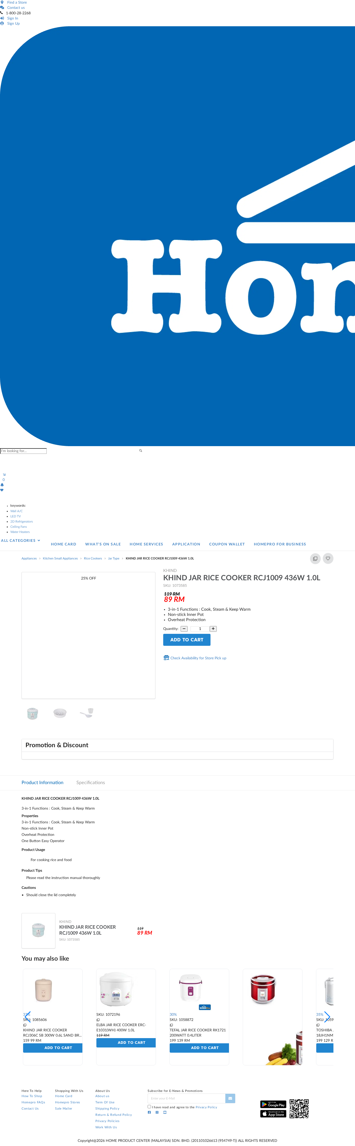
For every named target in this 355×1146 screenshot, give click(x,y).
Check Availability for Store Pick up (197, 658)
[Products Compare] (24, 1025)
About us (102, 1096)
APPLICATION (186, 544)
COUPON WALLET (227, 544)
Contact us (15, 8)
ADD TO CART (186, 639)
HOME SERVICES (146, 544)
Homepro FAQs (33, 1102)
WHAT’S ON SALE (103, 544)
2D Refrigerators (21, 521)
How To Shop (32, 1096)
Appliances (29, 558)
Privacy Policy (206, 1107)
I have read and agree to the (184, 1107)
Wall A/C (16, 511)
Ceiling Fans (18, 526)
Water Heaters (20, 531)
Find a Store (16, 2)
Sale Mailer (63, 1108)
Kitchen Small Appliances (60, 558)
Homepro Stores (67, 1102)
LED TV (15, 516)
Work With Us (106, 1127)
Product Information (42, 782)
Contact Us (30, 1108)
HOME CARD (64, 544)
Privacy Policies (107, 1121)
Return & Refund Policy (113, 1114)
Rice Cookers (93, 558)
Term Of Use (105, 1102)
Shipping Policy (107, 1108)
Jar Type (113, 558)
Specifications (90, 782)
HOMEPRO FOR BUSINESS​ (280, 544)
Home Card (63, 1096)
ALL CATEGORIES (19, 541)
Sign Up (12, 23)
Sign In (11, 18)
